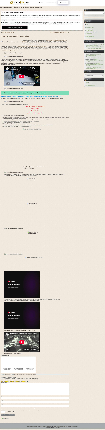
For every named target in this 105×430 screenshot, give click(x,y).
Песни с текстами (89, 30)
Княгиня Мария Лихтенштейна (25, 374)
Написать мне (63, 2)
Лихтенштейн (33, 374)
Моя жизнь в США (89, 29)
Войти (87, 82)
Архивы (86, 73)
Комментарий (4, 382)
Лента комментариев (90, 85)
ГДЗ (87, 24)
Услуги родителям (51, 2)
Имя (2, 396)
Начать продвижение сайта (15, 27)
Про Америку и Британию (91, 32)
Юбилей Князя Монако (8, 32)
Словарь (88, 35)
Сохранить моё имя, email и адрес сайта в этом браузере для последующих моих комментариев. (20, 410)
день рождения (17, 374)
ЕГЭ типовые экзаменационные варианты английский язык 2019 (94, 60)
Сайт (2, 404)
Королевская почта (7, 374)
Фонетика (88, 38)
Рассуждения (89, 33)
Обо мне (41, 2)
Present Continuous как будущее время (94, 48)
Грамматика (88, 25)
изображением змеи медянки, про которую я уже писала (33, 46)
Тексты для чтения (90, 36)
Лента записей (89, 84)
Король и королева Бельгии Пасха (59, 32)
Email (2, 400)
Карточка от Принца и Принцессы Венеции (95, 46)
